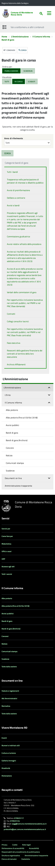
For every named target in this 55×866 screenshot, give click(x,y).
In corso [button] (18, 81)
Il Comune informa (41, 36)
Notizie (9, 455)
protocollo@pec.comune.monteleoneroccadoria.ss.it (25, 829)
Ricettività (6, 768)
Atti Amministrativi (9, 698)
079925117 (19, 818)
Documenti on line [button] (13, 478)
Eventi (4, 737)
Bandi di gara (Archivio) (16, 440)
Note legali (26, 844)
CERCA (23, 50)
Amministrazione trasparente (18, 485)
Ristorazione (7, 775)
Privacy (4, 844)
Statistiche (25, 859)
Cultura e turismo (9, 753)
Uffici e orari (6, 551)
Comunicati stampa (15, 463)
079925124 (15, 820)
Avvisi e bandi (13, 205)
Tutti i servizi (7, 574)
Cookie (14, 844)
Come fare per (7, 536)
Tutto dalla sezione (9, 666)
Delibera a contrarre (16, 197)
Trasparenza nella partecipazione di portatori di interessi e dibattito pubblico (25, 181)
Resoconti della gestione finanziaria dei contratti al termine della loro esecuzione (24, 353)
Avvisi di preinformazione (18, 190)
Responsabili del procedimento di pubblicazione (21, 851)
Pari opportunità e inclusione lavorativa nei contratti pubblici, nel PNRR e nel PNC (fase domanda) (25, 303)
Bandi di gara (8, 39)
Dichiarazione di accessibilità (13, 848)
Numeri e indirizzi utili (11, 745)
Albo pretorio (12, 410)
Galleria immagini (9, 760)
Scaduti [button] (31, 81)
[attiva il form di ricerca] (41, 13)
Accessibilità (34, 848)
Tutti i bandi (12, 172)
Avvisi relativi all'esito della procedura (24, 244)
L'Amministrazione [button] (12, 387)
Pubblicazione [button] (11, 70)
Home (4, 36)
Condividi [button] (10, 50)
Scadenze (10, 470)
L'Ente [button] (8, 395)
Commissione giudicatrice (18, 236)
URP (3, 558)
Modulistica (6, 543)
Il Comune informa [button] (13, 402)
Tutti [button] (7, 81)
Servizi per (6, 528)
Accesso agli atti (8, 566)
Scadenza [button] (27, 70)
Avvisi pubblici (12, 425)
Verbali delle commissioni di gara (21, 292)
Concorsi (10, 447)
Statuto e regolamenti (10, 690)
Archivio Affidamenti (16, 364)
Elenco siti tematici (9, 859)
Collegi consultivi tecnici (18, 321)
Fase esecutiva (13, 343)
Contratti (11, 313)
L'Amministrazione (20, 36)
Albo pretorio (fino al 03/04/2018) (22, 417)
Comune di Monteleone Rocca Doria (22, 13)
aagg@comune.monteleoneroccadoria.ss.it (29, 823)
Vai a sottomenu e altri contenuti (27, 27)
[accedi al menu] (49, 13)
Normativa (6, 706)
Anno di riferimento (13, 138)
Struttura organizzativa (11, 855)
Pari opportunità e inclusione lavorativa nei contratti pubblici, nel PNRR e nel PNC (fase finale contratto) (25, 332)
